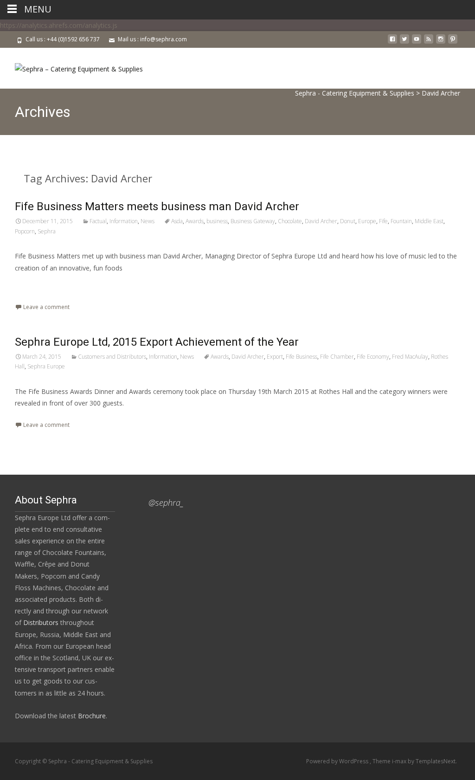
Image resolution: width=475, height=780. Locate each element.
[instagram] (440, 42)
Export (275, 357)
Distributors (40, 622)
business (217, 221)
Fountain (401, 221)
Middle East (429, 221)
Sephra (47, 231)
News (147, 221)
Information (123, 221)
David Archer (321, 221)
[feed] (428, 42)
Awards (195, 221)
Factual (98, 221)
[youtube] (416, 42)
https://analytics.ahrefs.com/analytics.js (58, 25)
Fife (383, 221)
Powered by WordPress (338, 761)
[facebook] (392, 42)
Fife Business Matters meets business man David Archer (157, 206)
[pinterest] (452, 42)
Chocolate (290, 221)
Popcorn (25, 231)
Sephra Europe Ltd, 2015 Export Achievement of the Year (157, 341)
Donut (347, 221)
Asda (177, 221)
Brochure (91, 715)
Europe (367, 221)
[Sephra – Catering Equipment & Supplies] (71, 66)
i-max (400, 761)
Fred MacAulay (410, 357)
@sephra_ (166, 502)
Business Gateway (253, 221)
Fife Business (301, 357)
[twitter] (404, 42)
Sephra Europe (46, 366)
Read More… (35, 285)
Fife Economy (373, 357)
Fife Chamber (337, 357)
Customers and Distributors (112, 357)
